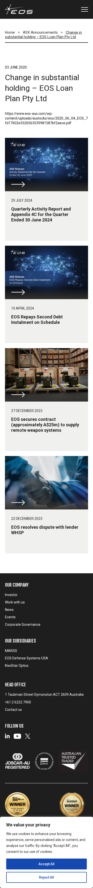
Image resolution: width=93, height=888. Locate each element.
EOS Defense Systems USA (26, 658)
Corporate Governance (22, 624)
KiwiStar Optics (17, 666)
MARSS (11, 651)
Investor (11, 595)
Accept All (46, 864)
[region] (46, 852)
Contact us (13, 710)
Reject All (46, 877)
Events (10, 617)
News (9, 610)
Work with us (15, 602)
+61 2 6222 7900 (18, 702)
